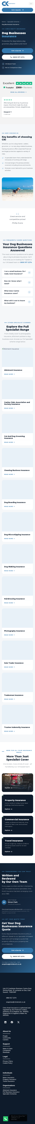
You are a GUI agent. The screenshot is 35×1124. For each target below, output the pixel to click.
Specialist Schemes (13, 21)
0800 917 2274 (19, 57)
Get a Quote (16, 50)
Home (4, 21)
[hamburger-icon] (31, 3)
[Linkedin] (5, 1022)
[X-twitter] (18, 1022)
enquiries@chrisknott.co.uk (11, 964)
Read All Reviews (17, 92)
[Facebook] (11, 1022)
